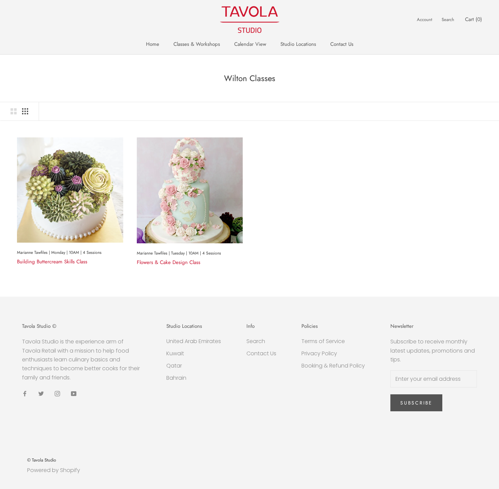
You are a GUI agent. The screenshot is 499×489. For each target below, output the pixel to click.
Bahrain (176, 378)
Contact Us (341, 44)
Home (152, 44)
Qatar (174, 366)
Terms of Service (323, 341)
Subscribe (416, 402)
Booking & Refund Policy (333, 366)
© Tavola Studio (41, 460)
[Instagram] (57, 393)
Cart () (473, 19)
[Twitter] (41, 393)
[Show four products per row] (25, 111)
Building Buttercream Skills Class (52, 261)
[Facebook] (24, 393)
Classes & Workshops (196, 44)
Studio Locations (298, 44)
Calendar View (250, 44)
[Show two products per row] (14, 111)
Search (448, 19)
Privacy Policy (319, 353)
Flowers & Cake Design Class (168, 262)
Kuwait (175, 353)
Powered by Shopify (53, 470)
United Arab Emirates (193, 341)
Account (424, 19)
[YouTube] (73, 393)
